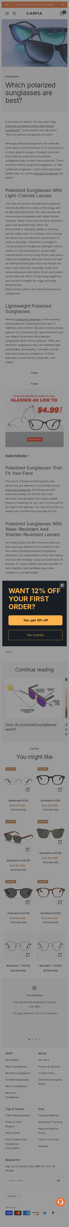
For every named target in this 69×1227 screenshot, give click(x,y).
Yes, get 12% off (35, 620)
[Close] (62, 585)
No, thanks (35, 635)
